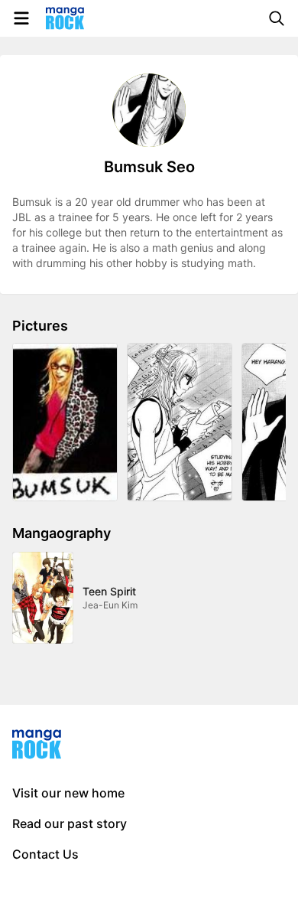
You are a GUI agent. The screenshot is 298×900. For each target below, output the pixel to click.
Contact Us (45, 854)
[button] (65, 422)
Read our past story (69, 823)
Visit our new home (68, 793)
